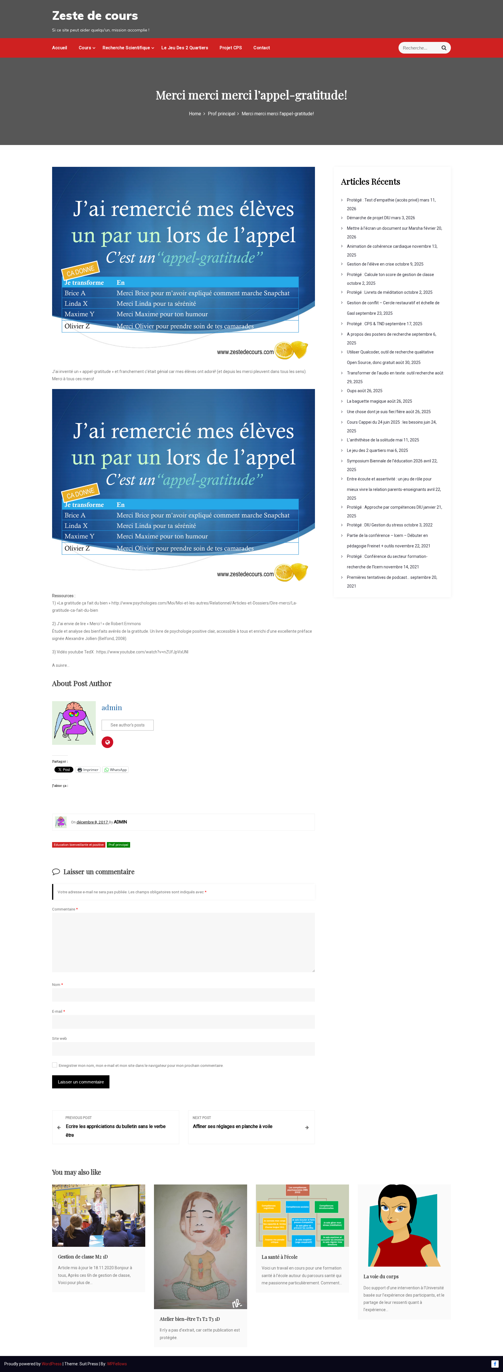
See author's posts (128, 725)
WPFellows (117, 1364)
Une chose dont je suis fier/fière (376, 411)
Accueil (59, 47)
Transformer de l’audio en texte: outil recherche (390, 373)
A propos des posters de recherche (379, 334)
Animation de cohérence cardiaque (379, 246)
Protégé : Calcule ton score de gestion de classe (390, 274)
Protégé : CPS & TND (366, 323)
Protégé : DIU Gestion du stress (375, 525)
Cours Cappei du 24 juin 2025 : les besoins (385, 422)
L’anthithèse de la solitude (371, 440)
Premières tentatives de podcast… (378, 577)
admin (112, 707)
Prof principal (118, 845)
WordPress (52, 1364)
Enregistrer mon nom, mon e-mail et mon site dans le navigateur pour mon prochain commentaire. (141, 1065)
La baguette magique (366, 401)
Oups (352, 390)
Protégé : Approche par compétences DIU (385, 507)
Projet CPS (231, 47)
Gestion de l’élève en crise (370, 264)
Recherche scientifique (126, 47)
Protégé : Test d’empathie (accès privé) (383, 200)
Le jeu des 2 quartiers (185, 47)
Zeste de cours (95, 15)
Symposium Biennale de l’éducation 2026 (385, 461)
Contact (262, 47)
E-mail (58, 1011)
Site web (59, 1038)
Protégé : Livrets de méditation (375, 292)
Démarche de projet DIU (368, 217)
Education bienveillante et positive (79, 845)
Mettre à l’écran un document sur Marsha (385, 228)
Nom (57, 984)
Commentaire (65, 909)
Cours (85, 47)
